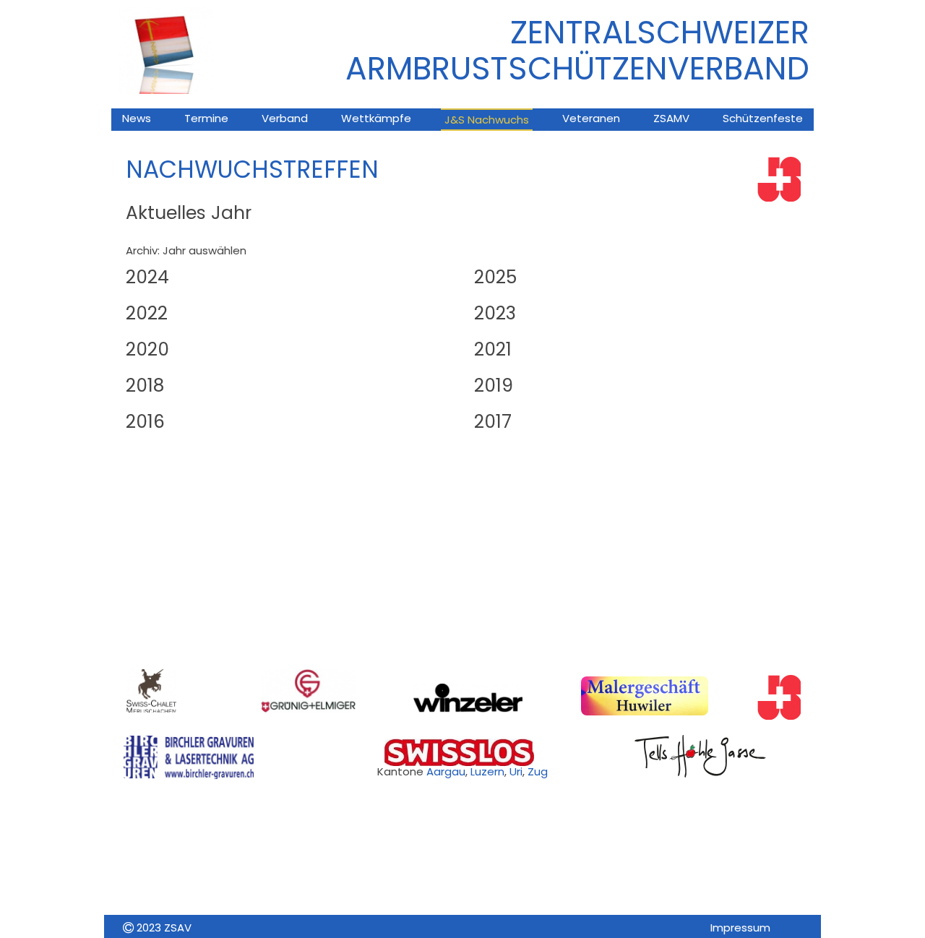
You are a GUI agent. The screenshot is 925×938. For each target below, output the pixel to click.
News (136, 118)
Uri (515, 771)
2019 (493, 385)
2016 (145, 421)
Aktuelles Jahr (188, 212)
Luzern (487, 771)
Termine (206, 118)
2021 (493, 349)
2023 (495, 313)
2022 (147, 313)
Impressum (740, 927)
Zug (538, 771)
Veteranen (591, 118)
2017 (493, 421)
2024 (147, 277)
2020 (147, 349)
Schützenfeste (763, 118)
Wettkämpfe (376, 118)
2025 (495, 277)
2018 (145, 385)
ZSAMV (671, 118)
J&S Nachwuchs (486, 119)
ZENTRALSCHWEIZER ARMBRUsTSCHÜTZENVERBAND (577, 50)
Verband (285, 118)
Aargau (445, 771)
